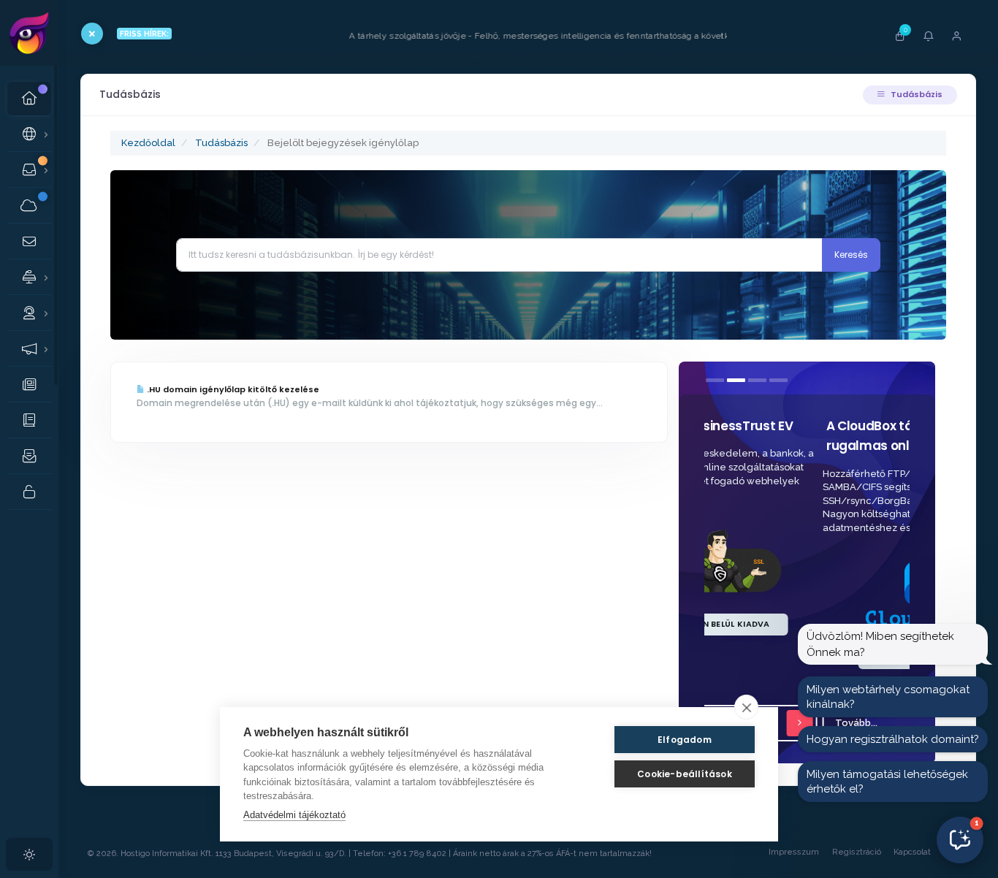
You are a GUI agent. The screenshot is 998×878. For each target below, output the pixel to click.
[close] (746, 707)
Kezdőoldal (148, 142)
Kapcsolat (912, 852)
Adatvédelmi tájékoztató (294, 814)
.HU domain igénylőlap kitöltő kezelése (232, 389)
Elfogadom (685, 739)
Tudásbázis (915, 94)
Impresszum (794, 852)
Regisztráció (856, 852)
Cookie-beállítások (684, 774)
